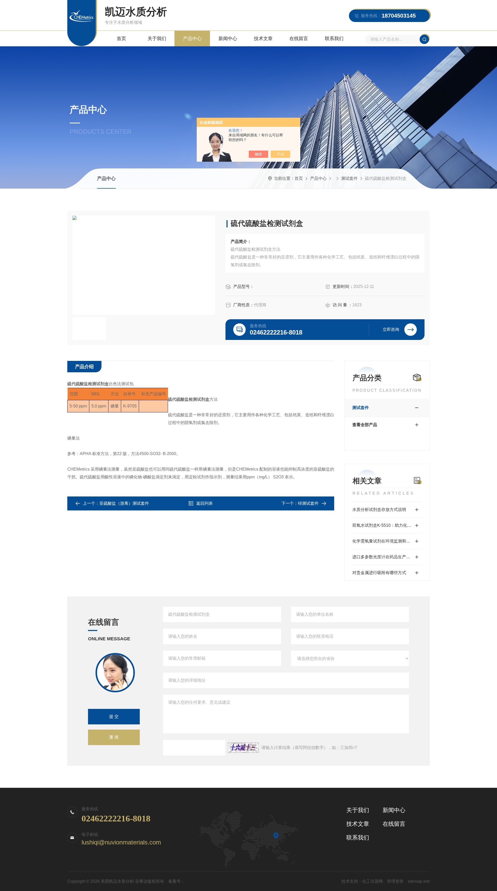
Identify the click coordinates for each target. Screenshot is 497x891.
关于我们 (157, 38)
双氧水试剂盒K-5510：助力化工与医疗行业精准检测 (387, 525)
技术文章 (263, 38)
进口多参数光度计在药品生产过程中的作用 (387, 557)
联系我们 (334, 38)
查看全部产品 (364, 424)
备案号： (176, 881)
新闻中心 (227, 38)
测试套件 (349, 178)
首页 (121, 38)
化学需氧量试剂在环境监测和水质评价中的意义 (387, 541)
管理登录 (395, 881)
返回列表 (204, 503)
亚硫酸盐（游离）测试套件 (124, 503)
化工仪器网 (372, 881)
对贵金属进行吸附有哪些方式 (379, 572)
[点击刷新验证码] (243, 747)
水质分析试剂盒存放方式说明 (379, 509)
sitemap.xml (419, 881)
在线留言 (298, 38)
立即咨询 (391, 329)
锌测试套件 (308, 503)
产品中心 (192, 38)
